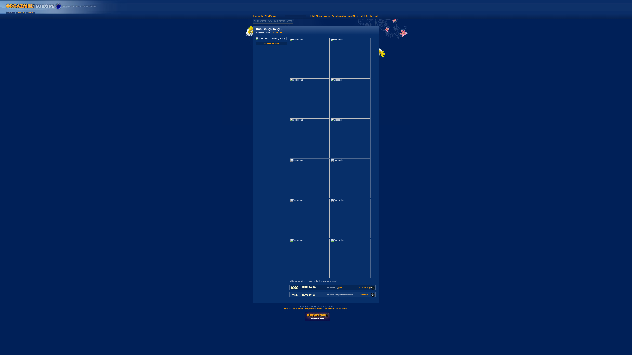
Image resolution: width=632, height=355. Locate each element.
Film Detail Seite (271, 43)
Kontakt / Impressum (293, 309)
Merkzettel (358, 16)
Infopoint (368, 16)
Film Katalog (270, 16)
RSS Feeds (330, 309)
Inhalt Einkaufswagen (320, 16)
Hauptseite (258, 16)
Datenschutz (342, 309)
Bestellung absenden (342, 16)
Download (363, 295)
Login (376, 16)
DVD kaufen (362, 287)
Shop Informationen (314, 309)
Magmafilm (278, 32)
